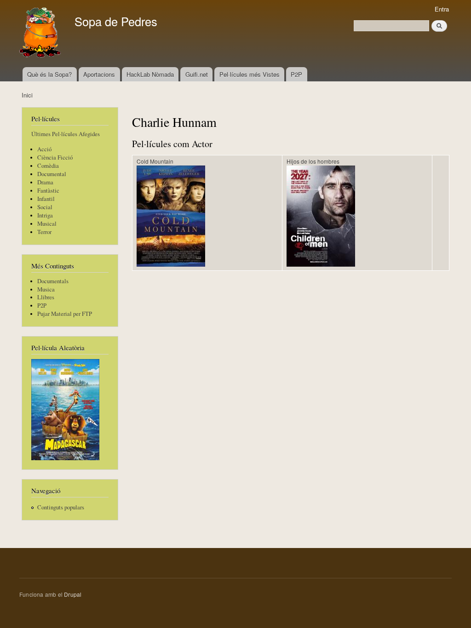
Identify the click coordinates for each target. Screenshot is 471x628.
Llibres (45, 297)
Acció (44, 149)
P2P (296, 74)
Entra (442, 9)
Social (44, 207)
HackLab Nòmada (150, 74)
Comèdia (48, 166)
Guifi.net (196, 74)
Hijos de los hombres (313, 161)
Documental (51, 174)
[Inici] (41, 33)
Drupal (72, 594)
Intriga (45, 215)
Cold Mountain (155, 161)
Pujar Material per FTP (64, 314)
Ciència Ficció (55, 157)
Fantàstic (48, 190)
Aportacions (99, 74)
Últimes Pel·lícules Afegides (65, 134)
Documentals (53, 281)
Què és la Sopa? (49, 74)
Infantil (46, 199)
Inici (27, 95)
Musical (47, 224)
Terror (44, 232)
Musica (46, 289)
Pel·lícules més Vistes (249, 74)
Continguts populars (60, 507)
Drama (45, 182)
